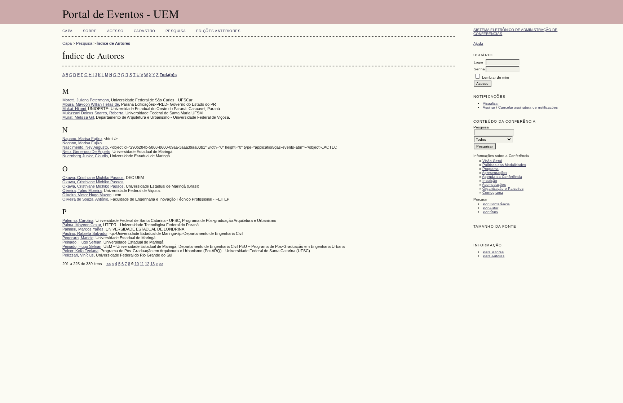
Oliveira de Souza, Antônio (85, 199)
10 (136, 264)
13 (152, 264)
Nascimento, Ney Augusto (85, 147)
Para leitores (493, 252)
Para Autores (493, 256)
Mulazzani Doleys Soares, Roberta (92, 113)
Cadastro (144, 31)
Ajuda (478, 43)
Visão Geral (492, 161)
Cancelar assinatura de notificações (528, 107)
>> (161, 264)
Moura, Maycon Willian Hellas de (90, 104)
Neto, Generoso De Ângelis (86, 151)
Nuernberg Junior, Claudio (85, 156)
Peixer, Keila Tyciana (80, 251)
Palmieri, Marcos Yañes (82, 229)
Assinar (489, 107)
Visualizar (491, 103)
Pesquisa (175, 31)
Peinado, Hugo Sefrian (81, 242)
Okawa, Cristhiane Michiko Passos (93, 177)
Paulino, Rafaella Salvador (84, 233)
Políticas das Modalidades (504, 165)
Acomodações (494, 185)
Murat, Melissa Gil (78, 117)
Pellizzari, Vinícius (78, 255)
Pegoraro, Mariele (77, 238)
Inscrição (489, 181)
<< (108, 264)
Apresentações (494, 173)
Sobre (90, 31)
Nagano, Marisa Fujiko (82, 138)
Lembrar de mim (495, 77)
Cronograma (492, 192)
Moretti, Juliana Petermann (85, 100)
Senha (479, 69)
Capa (67, 31)
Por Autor (490, 208)
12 (147, 264)
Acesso (115, 31)
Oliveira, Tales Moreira (82, 190)
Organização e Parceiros (502, 188)
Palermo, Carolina (77, 220)
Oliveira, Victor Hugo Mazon (86, 195)
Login (478, 62)
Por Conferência (496, 204)
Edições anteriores (218, 31)
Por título (490, 212)
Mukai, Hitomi (74, 108)
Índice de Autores (113, 43)
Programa (490, 169)
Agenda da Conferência (502, 177)
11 (142, 264)
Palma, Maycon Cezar (81, 225)
